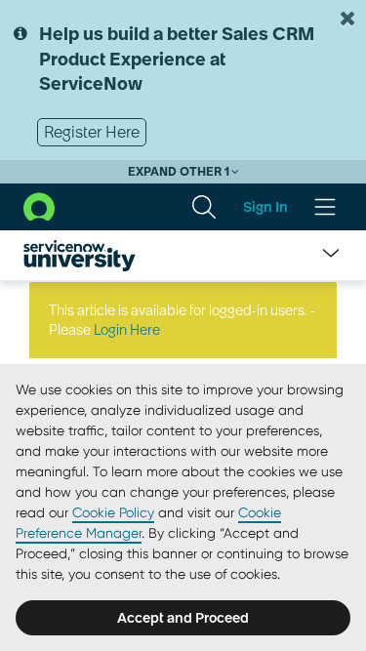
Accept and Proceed (183, 618)
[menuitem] (204, 206)
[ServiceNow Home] (39, 206)
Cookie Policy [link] (113, 512)
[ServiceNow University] (79, 255)
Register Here (92, 132)
